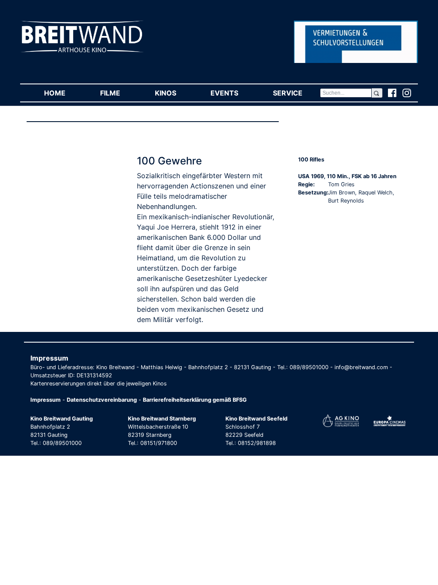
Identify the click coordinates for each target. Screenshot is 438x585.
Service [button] (296, 93)
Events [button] (232, 93)
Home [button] (63, 93)
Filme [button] (118, 93)
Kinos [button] (174, 93)
